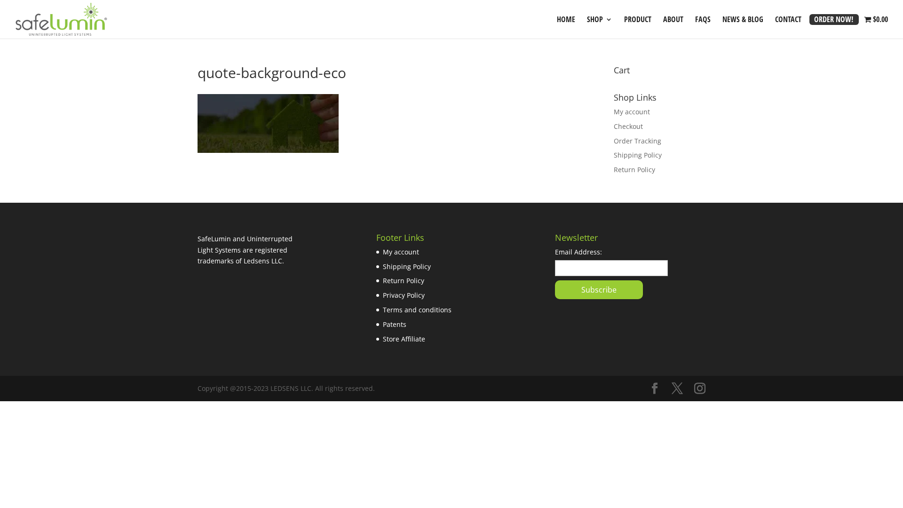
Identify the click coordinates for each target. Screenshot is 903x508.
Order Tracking (637, 140)
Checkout (628, 126)
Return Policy (634, 169)
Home (566, 20)
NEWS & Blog (742, 20)
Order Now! (833, 20)
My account (632, 111)
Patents (394, 324)
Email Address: (578, 251)
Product (637, 20)
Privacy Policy (404, 295)
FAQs (703, 20)
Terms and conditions (417, 309)
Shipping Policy (638, 155)
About (673, 20)
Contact (788, 20)
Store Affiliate (404, 338)
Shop (595, 20)
